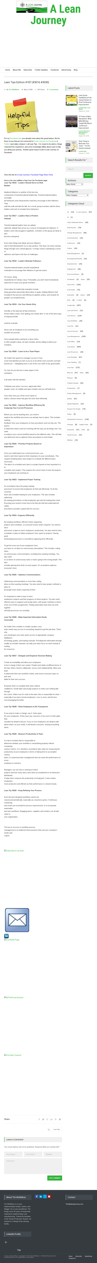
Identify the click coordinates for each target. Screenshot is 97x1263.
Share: (7, 1119)
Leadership (82, 108)
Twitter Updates (41, 70)
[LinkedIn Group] (33, 936)
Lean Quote (71, 347)
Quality (69, 398)
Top (19, 1250)
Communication (72, 238)
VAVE (83, 430)
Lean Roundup (72, 357)
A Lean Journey (56, 14)
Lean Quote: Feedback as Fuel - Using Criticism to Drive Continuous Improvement (85, 100)
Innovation (70, 295)
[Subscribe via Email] (33, 920)
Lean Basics (71, 316)
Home (7, 70)
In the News (71, 290)
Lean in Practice (84, 131)
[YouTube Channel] (33, 1083)
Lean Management (73, 336)
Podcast (70, 378)
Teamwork (70, 430)
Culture (69, 248)
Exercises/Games (73, 274)
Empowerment (72, 264)
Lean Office (71, 341)
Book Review (71, 227)
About (70, 1256)
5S (68, 212)
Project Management (74, 393)
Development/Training (74, 259)
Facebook (55, 70)
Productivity (71, 388)
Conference (71, 243)
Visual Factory (72, 435)
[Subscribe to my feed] (33, 878)
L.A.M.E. (79, 300)
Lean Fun (70, 326)
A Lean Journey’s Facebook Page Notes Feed (35, 175)
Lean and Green (72, 310)
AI (68, 217)
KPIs (68, 300)
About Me (17, 70)
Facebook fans (16, 138)
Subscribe (28, 70)
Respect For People (73, 409)
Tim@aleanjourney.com (74, 1204)
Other (82, 373)
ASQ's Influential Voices (75, 222)
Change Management (74, 233)
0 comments (53, 89)
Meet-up (70, 373)
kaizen (82, 295)
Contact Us (72, 1258)
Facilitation (71, 279)
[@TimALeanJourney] (33, 1025)
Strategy (70, 424)
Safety (69, 414)
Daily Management (73, 253)
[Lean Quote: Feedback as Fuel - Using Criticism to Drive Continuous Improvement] (71, 100)
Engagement (71, 269)
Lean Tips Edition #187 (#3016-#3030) (26, 82)
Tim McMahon (14, 89)
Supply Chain (83, 424)
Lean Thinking (72, 362)
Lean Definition (72, 321)
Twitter (6, 144)
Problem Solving (72, 383)
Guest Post (71, 284)
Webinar (70, 440)
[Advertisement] (48, 49)
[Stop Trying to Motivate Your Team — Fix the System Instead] (71, 146)
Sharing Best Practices (83, 133)
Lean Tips (56, 1129)
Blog (75, 70)
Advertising (66, 70)
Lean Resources (72, 352)
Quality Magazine (73, 404)
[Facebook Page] (33, 967)
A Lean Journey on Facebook (44, 141)
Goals (83, 279)
